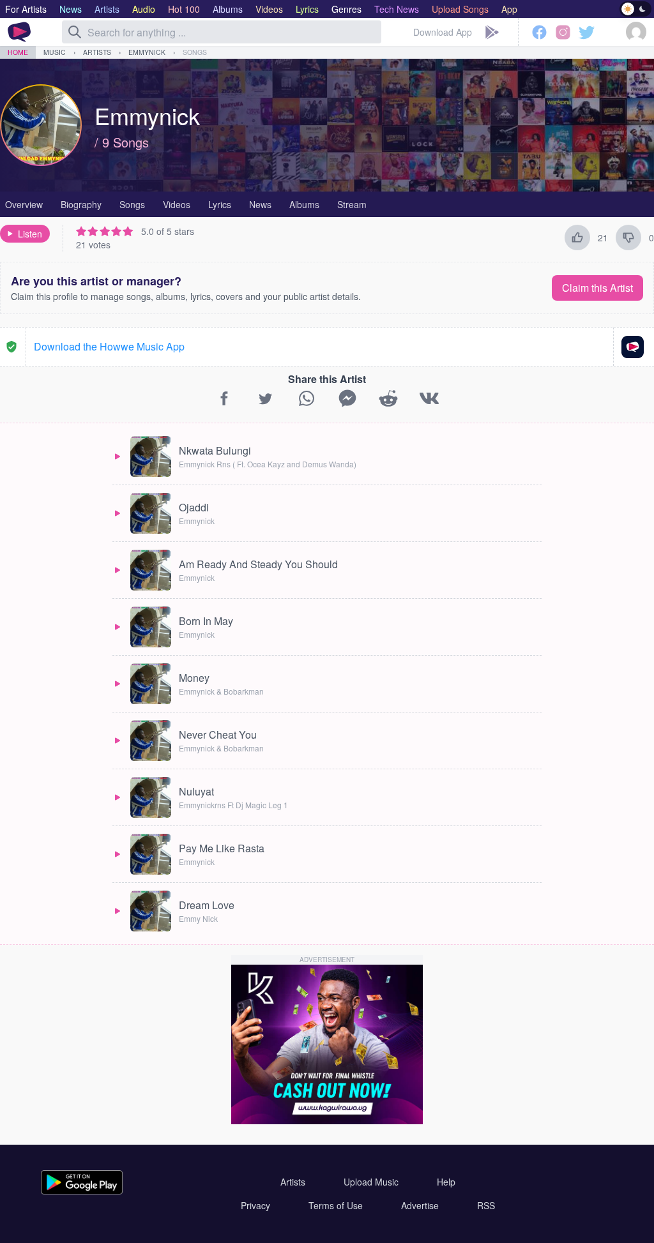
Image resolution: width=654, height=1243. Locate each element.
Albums (304, 204)
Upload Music (371, 1181)
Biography (81, 204)
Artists (97, 52)
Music (54, 52)
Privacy (255, 1205)
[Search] (74, 31)
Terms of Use (335, 1205)
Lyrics (219, 204)
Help (446, 1181)
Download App (442, 32)
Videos (176, 204)
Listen (30, 233)
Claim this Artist (597, 287)
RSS (486, 1205)
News (260, 204)
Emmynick (146, 52)
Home (18, 52)
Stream (352, 204)
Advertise (420, 1205)
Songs (195, 52)
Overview (24, 204)
